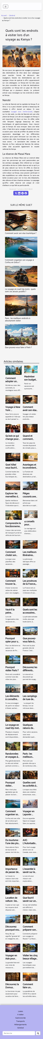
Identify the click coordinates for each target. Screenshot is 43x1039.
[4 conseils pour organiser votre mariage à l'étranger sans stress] (31, 514)
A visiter (20, 1014)
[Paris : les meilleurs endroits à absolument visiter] (21, 305)
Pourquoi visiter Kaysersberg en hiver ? (11, 787)
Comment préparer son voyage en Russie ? (29, 931)
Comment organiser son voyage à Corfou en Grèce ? (19, 261)
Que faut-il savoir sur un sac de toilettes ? (29, 902)
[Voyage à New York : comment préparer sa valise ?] (12, 399)
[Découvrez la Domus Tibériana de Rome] (12, 976)
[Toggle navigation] (5, 6)
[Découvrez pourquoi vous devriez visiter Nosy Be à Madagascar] (12, 919)
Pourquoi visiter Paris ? (12, 668)
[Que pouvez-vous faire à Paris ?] (21, 334)
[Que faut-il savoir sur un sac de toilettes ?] (30, 890)
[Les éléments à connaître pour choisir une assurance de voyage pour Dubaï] (12, 688)
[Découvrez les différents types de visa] (30, 659)
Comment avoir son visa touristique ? (20, 233)
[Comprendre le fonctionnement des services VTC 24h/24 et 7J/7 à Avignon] (13, 515)
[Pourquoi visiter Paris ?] (12, 659)
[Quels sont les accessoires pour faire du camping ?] (30, 602)
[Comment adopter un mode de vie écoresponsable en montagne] (13, 370)
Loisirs (20, 1011)
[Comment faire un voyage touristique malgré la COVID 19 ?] (30, 976)
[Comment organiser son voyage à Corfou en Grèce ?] (21, 247)
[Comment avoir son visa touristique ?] (21, 220)
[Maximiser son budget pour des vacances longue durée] (31, 369)
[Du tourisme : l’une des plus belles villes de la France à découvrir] (12, 832)
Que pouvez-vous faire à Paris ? (18, 347)
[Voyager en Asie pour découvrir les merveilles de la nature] (12, 948)
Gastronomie (20, 1017)
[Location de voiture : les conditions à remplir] (12, 890)
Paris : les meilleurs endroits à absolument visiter (17, 319)
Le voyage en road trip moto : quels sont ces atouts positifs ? (20, 290)
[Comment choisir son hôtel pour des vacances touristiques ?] (12, 544)
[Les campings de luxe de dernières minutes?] (30, 688)
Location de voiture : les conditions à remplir (11, 902)
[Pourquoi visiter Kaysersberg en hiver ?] (12, 775)
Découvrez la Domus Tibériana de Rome (12, 989)
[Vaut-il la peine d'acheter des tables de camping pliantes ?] (12, 602)
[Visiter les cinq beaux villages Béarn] (30, 948)
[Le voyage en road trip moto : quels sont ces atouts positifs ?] (21, 276)
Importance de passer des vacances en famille (12, 873)
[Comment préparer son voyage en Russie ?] (30, 919)
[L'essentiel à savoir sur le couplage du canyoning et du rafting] (30, 861)
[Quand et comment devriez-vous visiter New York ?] (30, 428)
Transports (20, 1021)
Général (12, 15)
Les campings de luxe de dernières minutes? (30, 700)
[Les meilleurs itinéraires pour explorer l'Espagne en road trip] (30, 544)
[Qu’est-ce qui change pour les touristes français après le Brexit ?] (12, 428)
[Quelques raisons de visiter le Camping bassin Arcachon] (30, 717)
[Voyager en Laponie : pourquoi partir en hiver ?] (30, 803)
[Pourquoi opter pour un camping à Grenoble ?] (12, 631)
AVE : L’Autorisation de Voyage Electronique (30, 844)
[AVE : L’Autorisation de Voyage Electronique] (30, 832)
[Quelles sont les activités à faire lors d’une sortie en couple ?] (30, 775)
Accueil (4, 15)
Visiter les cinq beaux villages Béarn (30, 958)
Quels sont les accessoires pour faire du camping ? (30, 614)
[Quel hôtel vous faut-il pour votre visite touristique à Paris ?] (12, 457)
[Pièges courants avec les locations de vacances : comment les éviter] (30, 486)
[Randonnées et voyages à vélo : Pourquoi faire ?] (12, 746)
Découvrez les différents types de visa (30, 670)
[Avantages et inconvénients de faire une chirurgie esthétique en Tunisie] (30, 457)
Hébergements (20, 1024)
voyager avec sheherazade (21, 112)
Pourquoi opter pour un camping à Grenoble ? (12, 643)
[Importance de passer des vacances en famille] (12, 861)
